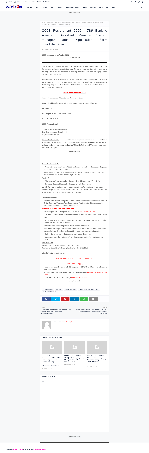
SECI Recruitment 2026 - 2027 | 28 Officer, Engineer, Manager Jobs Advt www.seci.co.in (74, 359)
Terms (39, 2)
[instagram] (139, 2)
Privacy (24, 2)
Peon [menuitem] (52, 8)
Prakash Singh (47, 49)
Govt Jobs (59, 289)
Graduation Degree (70, 289)
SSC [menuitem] (107, 8)
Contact (47, 2)
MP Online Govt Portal (79, 278)
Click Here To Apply (74, 264)
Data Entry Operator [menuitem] (73, 8)
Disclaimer (32, 2)
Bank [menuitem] (37, 8)
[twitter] (135, 2)
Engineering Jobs (51, 22)
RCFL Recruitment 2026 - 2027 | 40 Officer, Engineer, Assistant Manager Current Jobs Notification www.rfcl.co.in (96, 360)
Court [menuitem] (101, 8)
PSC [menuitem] (113, 8)
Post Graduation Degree (50, 292)
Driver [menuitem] (45, 8)
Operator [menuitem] (60, 8)
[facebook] (131, 2)
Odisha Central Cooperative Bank (88, 289)
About (18, 2)
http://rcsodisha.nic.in (88, 212)
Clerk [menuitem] (85, 8)
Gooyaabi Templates (39, 449)
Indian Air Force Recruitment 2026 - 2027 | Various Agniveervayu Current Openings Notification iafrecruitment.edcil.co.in (51, 361)
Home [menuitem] (30, 8)
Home (10, 2)
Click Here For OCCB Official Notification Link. (74, 258)
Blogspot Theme (18, 449)
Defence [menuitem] (93, 8)
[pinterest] (142, 2)
